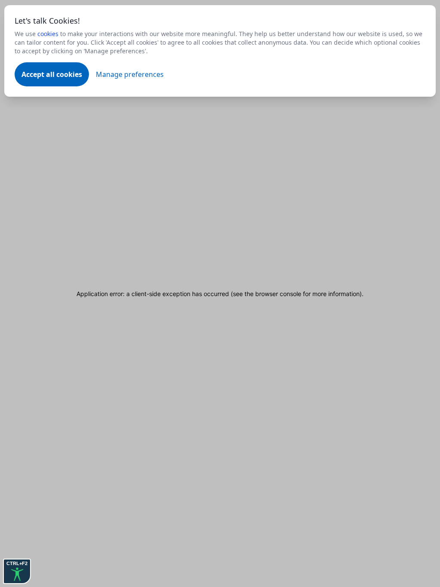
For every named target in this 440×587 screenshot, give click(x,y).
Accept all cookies (51, 74)
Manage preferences (130, 74)
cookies (47, 34)
